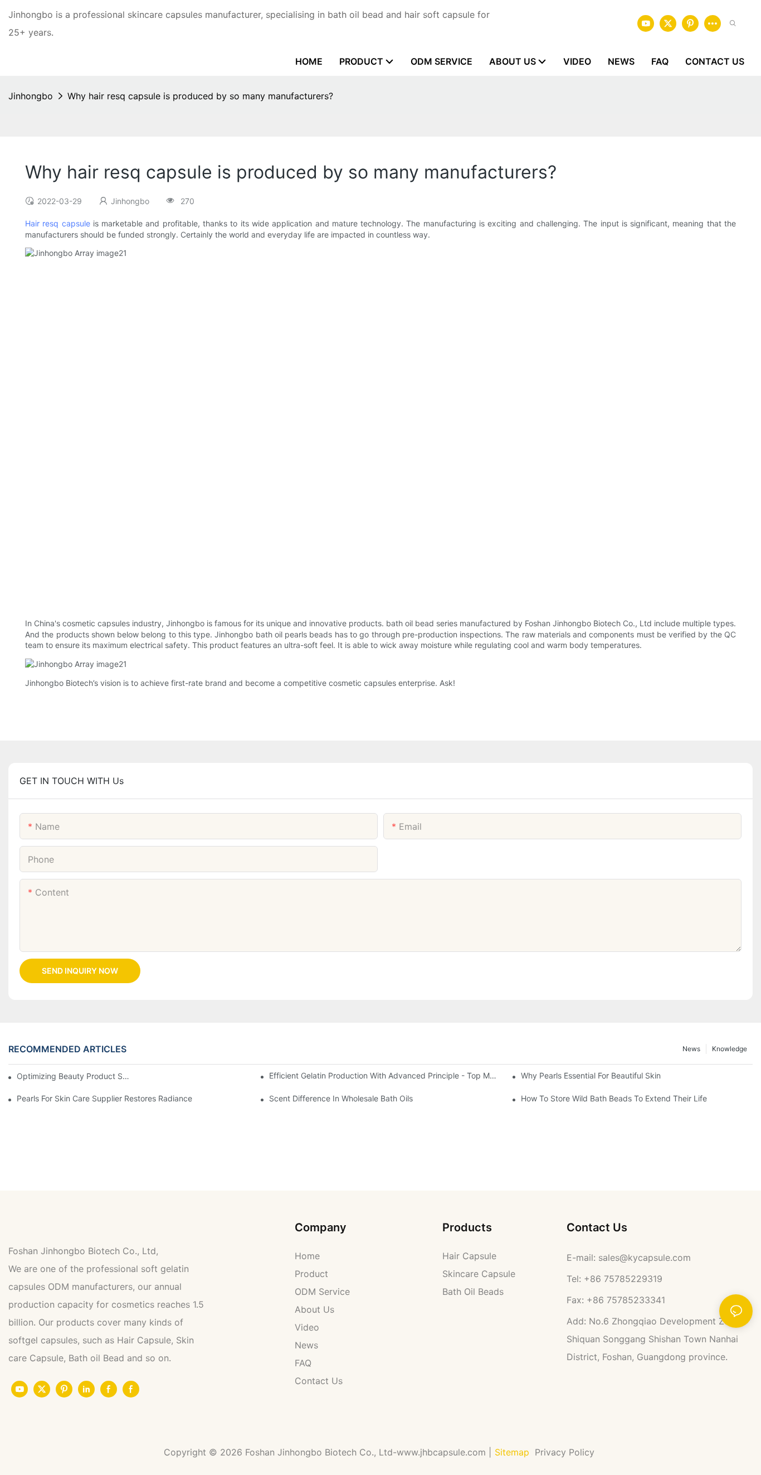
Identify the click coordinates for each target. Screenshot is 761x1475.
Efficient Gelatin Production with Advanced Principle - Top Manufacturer (385, 1075)
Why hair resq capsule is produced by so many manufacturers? (200, 95)
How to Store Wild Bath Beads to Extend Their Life (614, 1098)
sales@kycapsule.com (644, 1257)
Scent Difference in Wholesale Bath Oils (341, 1098)
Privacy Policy (566, 1452)
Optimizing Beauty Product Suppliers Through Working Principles (74, 1076)
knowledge (729, 1048)
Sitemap (512, 1452)
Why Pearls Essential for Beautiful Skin (591, 1075)
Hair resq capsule (57, 223)
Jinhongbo (30, 95)
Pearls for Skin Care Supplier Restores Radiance (104, 1098)
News (691, 1048)
